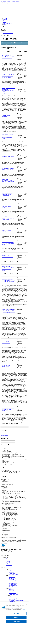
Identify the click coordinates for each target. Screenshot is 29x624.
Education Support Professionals (9, 509)
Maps (4, 22)
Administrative (6, 504)
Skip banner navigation (5, 1)
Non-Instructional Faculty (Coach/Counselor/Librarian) (14, 459)
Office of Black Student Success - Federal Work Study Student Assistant (8, 218)
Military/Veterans (12, 586)
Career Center (12, 591)
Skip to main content (15, 1)
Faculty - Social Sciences (7, 522)
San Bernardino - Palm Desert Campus (10, 471)
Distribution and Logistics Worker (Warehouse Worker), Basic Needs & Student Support (8, 136)
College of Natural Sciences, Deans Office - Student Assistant (8, 206)
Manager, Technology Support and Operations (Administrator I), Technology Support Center (8, 311)
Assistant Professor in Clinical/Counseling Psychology (6, 366)
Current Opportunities (8, 33)
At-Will (4, 480)
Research (4, 528)
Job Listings (11, 589)
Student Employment (13, 594)
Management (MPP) (6, 457)
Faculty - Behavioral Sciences (8, 510)
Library (4, 20)
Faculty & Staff (12, 579)
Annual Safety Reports (13, 598)
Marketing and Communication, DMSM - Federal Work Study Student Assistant (8, 181)
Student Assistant (6, 461)
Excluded (4, 488)
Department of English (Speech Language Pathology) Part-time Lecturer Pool (8, 57)
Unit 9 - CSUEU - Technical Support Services (12, 501)
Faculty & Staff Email (13, 574)
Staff (3, 460)
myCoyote (5, 18)
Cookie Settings (16, 613)
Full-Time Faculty (12, 580)
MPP (3, 490)
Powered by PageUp (4, 430)
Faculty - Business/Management (9, 512)
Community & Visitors (13, 583)
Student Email (12, 573)
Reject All (16, 617)
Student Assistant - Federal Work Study (11, 462)
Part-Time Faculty (12, 582)
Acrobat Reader (12, 601)
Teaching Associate (6, 464)
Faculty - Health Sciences (8, 517)
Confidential (5, 487)
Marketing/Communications (8, 526)
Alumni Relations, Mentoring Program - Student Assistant (8, 169)
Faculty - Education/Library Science (10, 514)
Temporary (5, 482)
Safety (3, 529)
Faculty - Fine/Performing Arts (9, 515)
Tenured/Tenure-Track (7, 484)
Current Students (12, 578)
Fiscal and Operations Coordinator (6, 116)
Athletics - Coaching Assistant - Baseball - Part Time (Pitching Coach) (8, 409)
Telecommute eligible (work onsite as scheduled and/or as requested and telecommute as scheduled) (14, 541)
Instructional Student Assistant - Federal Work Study (13, 456)
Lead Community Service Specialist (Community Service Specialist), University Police (8, 280)
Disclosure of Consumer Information (16, 600)
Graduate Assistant (6, 451)
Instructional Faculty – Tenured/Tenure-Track (12, 454)
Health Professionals (6, 523)
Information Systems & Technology (10, 525)
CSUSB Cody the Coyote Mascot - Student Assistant (7, 256)
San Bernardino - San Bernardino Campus (12, 472)
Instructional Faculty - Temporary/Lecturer (11, 452)
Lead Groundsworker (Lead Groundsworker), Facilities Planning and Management (8, 76)
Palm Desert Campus (7, 23)
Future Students (12, 577)
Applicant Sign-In (4, 435)
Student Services (6, 530)
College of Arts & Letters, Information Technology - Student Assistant (7, 194)
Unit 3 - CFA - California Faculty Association (12, 496)
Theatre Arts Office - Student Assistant (8, 157)
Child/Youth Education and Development (11, 507)
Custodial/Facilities (6, 508)
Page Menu (3, 30)
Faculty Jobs (11, 590)
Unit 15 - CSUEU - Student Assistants (11, 493)
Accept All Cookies (16, 621)
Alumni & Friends (12, 584)
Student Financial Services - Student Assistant (7, 231)
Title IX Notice (12, 599)
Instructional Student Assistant (9, 455)
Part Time (5, 535)
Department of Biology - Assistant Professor (7, 342)
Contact (10, 596)
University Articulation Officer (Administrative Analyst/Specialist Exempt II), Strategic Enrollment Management (8, 90)
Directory (5, 19)
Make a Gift (5, 24)
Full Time (4, 534)
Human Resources (6, 524)
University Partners (13, 585)
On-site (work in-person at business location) (12, 538)
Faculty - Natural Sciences (8, 520)
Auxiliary (4, 450)
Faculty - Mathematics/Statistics (9, 519)
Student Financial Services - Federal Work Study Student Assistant (8, 243)
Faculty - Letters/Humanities (8, 518)
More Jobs (14, 426)
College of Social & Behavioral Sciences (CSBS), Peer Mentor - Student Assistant (8, 268)
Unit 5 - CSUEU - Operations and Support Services (13, 497)
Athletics (4, 506)
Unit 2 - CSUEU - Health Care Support (11, 495)
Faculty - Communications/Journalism (10, 513)
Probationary (5, 481)
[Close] (26, 604)
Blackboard (11, 572)
